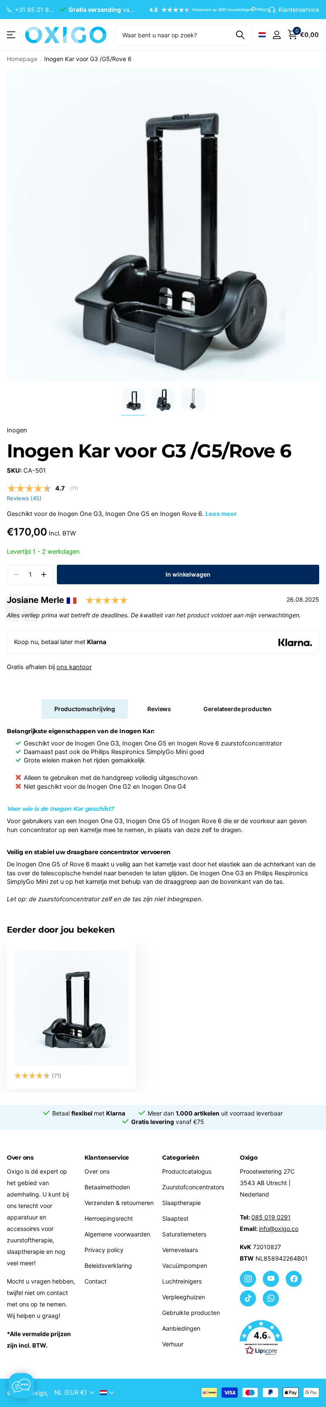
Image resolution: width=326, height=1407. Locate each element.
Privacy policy (104, 1249)
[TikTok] (248, 1298)
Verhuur (172, 1344)
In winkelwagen (188, 574)
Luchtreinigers (182, 1281)
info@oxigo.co (278, 1228)
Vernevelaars (180, 1249)
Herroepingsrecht (108, 1218)
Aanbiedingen (181, 1328)
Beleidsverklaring (108, 1265)
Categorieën (181, 1157)
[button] (205, 9)
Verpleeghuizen (183, 1296)
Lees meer (221, 514)
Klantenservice (106, 1157)
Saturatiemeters (184, 1234)
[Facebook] (294, 1279)
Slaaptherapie (181, 1202)
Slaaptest (175, 1218)
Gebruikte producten (191, 1312)
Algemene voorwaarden (117, 1234)
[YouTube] (271, 1279)
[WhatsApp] (271, 1298)
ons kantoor (74, 667)
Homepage (22, 58)
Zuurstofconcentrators (193, 1187)
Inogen (17, 430)
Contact (95, 1281)
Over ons (97, 1171)
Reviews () (24, 498)
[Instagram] (248, 1279)
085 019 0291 (271, 1217)
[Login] (277, 35)
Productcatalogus (186, 1171)
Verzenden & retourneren (119, 1202)
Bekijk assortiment (12, 35)
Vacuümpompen (184, 1265)
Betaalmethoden (107, 1187)
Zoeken (240, 34)
